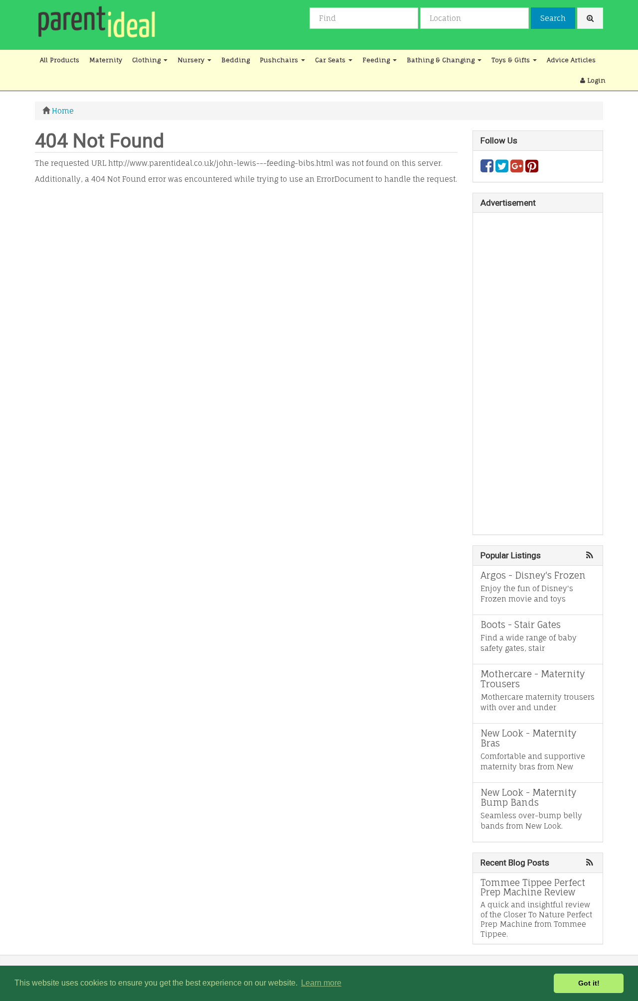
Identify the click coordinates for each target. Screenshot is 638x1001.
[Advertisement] (246, 259)
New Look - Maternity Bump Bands (528, 797)
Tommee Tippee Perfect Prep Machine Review (532, 887)
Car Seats (331, 60)
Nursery (191, 60)
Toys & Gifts (511, 60)
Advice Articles (571, 60)
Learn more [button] (321, 983)
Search (553, 18)
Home (63, 111)
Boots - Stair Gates (520, 624)
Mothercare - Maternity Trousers (532, 678)
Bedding (235, 60)
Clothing (147, 60)
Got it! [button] (589, 983)
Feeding (377, 60)
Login (595, 80)
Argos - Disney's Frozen (533, 575)
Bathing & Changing (442, 60)
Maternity (105, 60)
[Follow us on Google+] (516, 168)
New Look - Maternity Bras (528, 738)
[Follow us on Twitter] (501, 168)
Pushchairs (280, 60)
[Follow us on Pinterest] (531, 168)
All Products (59, 60)
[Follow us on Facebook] (486, 168)
